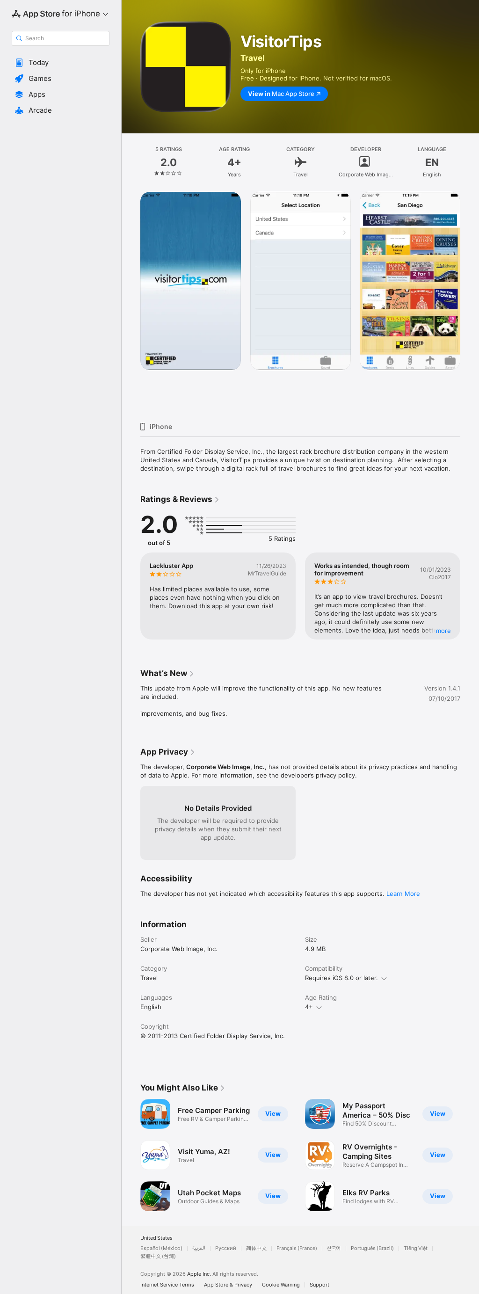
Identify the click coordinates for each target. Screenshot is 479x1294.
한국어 (334, 1248)
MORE (443, 630)
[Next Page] (469, 162)
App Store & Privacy (228, 1284)
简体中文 (256, 1248)
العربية (198, 1248)
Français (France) (296, 1248)
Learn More (403, 893)
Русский (225, 1248)
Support (319, 1284)
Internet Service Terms (167, 1284)
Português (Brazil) (372, 1248)
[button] (60, 63)
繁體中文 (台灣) (158, 1256)
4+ (309, 1006)
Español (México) (161, 1248)
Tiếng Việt (416, 1248)
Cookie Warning (281, 1284)
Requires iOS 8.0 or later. (341, 977)
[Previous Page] (131, 162)
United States (156, 1238)
